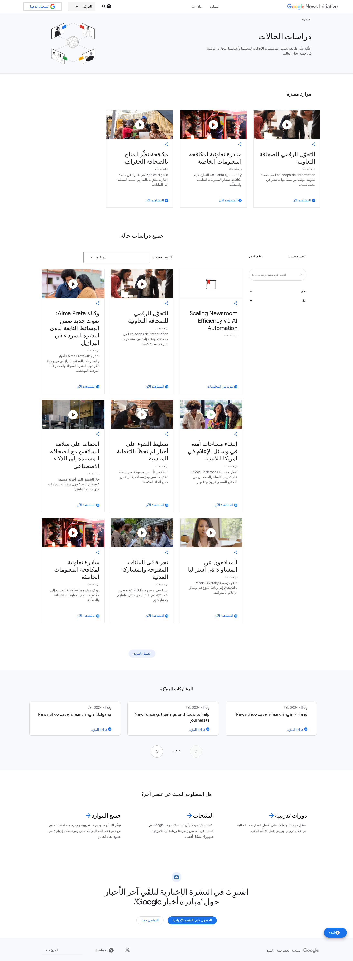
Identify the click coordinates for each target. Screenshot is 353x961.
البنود (270, 951)
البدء (334, 932)
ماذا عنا (197, 6)
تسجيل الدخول (38, 6)
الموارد (305, 19)
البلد (278, 300)
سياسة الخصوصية (288, 951)
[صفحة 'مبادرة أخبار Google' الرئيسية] (312, 6)
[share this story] (313, 144)
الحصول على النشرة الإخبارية (192, 920)
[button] (81, 6)
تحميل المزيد (142, 654)
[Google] (311, 950)
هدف (278, 291)
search (104, 6)
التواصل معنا (150, 920)
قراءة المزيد (295, 730)
